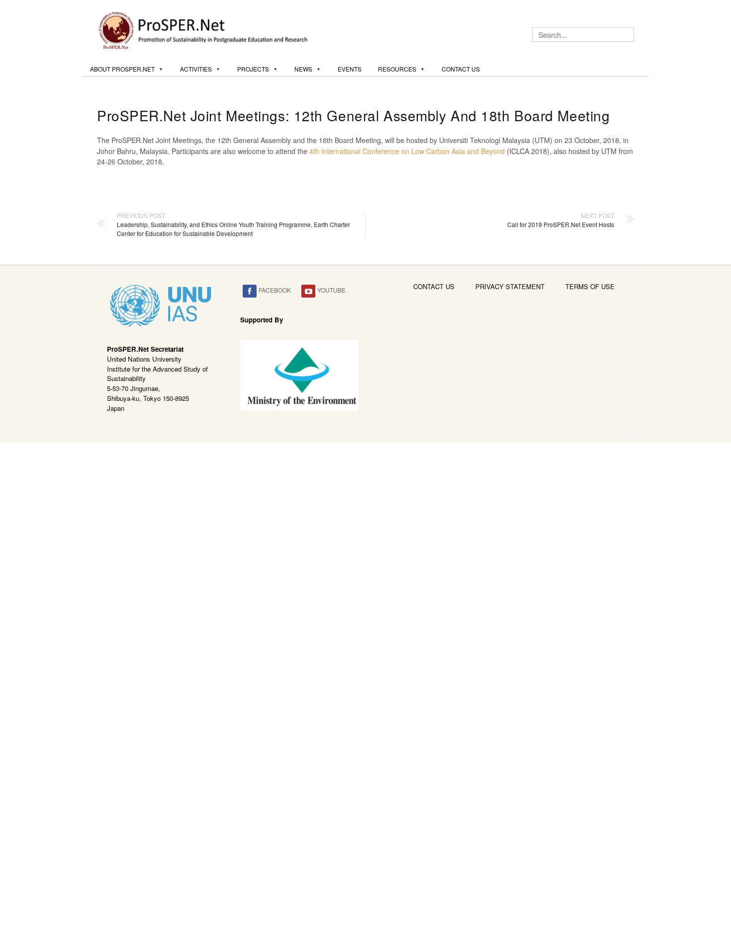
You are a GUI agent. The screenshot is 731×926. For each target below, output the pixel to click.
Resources (397, 69)
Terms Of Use (590, 286)
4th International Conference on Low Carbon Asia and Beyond (407, 151)
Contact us (461, 69)
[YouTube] (308, 291)
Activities (196, 69)
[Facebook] (250, 291)
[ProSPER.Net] (204, 29)
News (303, 69)
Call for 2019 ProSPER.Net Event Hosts (560, 220)
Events (350, 69)
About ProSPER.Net (122, 69)
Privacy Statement (510, 286)
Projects (253, 69)
